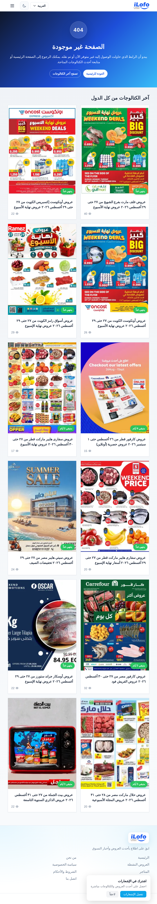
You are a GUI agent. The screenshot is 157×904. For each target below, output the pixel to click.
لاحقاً (112, 894)
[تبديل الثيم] (24, 5)
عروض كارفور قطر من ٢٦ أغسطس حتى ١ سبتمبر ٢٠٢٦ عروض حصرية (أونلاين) (117, 441)
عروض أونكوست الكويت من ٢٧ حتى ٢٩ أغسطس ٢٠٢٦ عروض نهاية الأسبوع (119, 323)
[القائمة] (12, 5)
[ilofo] (141, 5)
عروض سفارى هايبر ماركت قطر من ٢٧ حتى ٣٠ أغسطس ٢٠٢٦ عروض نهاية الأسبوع (43, 441)
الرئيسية (143, 857)
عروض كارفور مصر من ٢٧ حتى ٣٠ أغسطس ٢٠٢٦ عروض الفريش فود (115, 679)
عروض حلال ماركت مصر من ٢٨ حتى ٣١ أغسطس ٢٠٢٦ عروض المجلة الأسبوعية (118, 797)
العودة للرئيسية (95, 73)
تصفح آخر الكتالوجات (65, 73)
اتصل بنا (71, 878)
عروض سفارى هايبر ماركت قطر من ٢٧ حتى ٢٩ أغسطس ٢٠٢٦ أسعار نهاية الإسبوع (115, 560)
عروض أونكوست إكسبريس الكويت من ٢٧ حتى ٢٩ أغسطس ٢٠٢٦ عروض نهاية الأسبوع (43, 204)
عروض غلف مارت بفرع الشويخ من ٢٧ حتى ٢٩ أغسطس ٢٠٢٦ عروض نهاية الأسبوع (117, 204)
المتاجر (144, 871)
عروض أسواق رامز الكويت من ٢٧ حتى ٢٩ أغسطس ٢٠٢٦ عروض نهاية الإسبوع (45, 323)
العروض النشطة (138, 864)
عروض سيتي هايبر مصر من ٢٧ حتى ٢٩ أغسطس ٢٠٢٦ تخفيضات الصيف (46, 560)
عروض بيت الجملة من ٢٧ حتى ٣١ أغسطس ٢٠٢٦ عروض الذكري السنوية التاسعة (44, 797)
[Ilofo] (138, 837)
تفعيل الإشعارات (133, 894)
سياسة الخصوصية (64, 864)
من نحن (71, 857)
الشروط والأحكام (64, 871)
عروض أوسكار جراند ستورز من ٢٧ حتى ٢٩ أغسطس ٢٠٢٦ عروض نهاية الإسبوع (44, 679)
